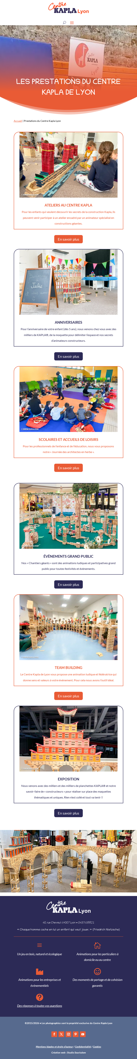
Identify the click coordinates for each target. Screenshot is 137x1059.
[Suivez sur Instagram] (68, 1034)
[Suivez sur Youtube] (83, 1034)
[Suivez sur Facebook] (54, 1034)
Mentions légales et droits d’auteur (54, 1046)
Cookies (97, 1046)
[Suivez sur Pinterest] (75, 1034)
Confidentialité (83, 1046)
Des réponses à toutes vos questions (39, 1006)
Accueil (18, 120)
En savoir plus (68, 239)
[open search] (64, 22)
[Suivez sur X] (61, 1034)
